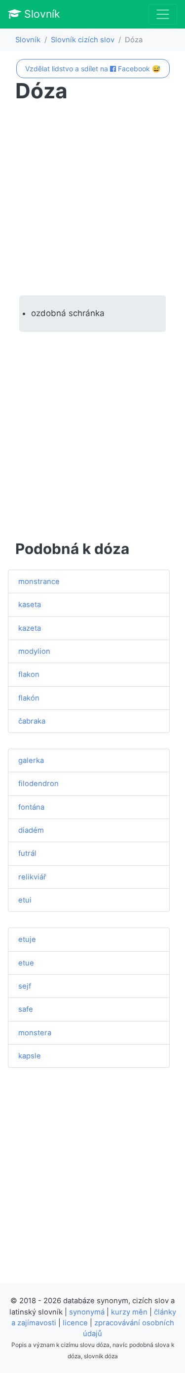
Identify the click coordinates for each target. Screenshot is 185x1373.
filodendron (38, 783)
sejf (24, 986)
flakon (28, 674)
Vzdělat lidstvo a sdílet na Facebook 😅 (92, 68)
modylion (34, 651)
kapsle (29, 1056)
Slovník (40, 13)
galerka (31, 760)
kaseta (29, 604)
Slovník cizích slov (82, 39)
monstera (34, 1032)
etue (26, 963)
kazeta (29, 628)
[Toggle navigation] (162, 14)
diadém (31, 830)
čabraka (31, 721)
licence (75, 1322)
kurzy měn (129, 1312)
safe (25, 1009)
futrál (27, 853)
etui (25, 900)
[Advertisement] (92, 199)
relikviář (32, 877)
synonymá (87, 1312)
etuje (27, 939)
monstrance (39, 581)
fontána (31, 807)
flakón (28, 698)
